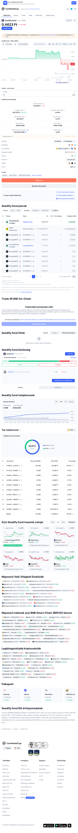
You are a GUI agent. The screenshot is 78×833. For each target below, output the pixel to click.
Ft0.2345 (17, 641)
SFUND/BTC (27, 235)
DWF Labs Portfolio (24, 175)
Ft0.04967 (57, 629)
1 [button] (33, 276)
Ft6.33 (43, 656)
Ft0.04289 (15, 635)
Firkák (4, 812)
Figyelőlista (6, 808)
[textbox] (29, 374)
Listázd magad (44, 765)
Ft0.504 (14, 623)
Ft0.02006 (15, 626)
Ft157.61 (43, 620)
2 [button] (37, 276)
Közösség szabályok (28, 783)
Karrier (23, 797)
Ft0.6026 (40, 623)
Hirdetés (5, 769)
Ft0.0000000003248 (47, 635)
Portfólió (5, 804)
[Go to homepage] (10, 9)
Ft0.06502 (65, 623)
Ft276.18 (57, 662)
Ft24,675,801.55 (15, 656)
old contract (42, 35)
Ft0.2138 (13, 632)
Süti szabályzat (26, 780)
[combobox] (39, 44)
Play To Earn (13, 175)
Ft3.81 (38, 653)
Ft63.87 (42, 665)
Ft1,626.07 (14, 677)
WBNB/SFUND (27, 222)
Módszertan (25, 790)
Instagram (60, 776)
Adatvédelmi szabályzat (29, 772)
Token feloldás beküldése (65, 195)
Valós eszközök (7, 794)
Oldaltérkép (6, 815)
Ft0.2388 (37, 632)
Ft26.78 (45, 674)
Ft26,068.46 (16, 665)
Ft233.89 (36, 671)
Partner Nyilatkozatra (26, 292)
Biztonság (24, 794)
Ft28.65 (35, 662)
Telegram (60, 772)
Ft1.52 (14, 671)
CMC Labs (6, 772)
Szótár (41, 780)
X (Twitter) (60, 765)
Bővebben (73, 357)
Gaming (4, 175)
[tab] (16, 44)
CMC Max (5, 776)
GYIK (40, 776)
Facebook (60, 780)
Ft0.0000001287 (46, 626)
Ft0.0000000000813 (22, 638)
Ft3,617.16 (14, 668)
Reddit (59, 783)
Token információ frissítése (66, 192)
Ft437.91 (12, 659)
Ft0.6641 (13, 653)
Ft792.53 (17, 674)
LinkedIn (60, 787)
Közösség (60, 769)
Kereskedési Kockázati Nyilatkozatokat (64, 319)
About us (24, 765)
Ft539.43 (16, 620)
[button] (29, 276)
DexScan (5, 790)
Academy (5, 765)
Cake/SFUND (27, 245)
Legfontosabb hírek (9, 780)
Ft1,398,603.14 (41, 668)
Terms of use (25, 769)
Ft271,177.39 (14, 662)
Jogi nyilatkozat (26, 787)
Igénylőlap (42, 769)
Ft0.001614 (40, 677)
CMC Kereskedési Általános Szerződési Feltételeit (35, 319)
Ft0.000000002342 (22, 629)
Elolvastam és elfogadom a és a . (40, 319)
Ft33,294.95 (63, 659)
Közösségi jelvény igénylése (66, 198)
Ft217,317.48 (13, 617)
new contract (52, 35)
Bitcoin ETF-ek (7, 783)
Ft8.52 (60, 617)
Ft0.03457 (56, 638)
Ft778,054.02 (37, 659)
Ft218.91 (37, 617)
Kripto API (5, 787)
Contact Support (44, 772)
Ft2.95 (51, 641)
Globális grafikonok (8, 797)
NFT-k (4, 801)
